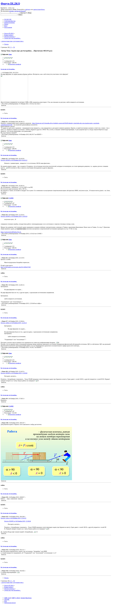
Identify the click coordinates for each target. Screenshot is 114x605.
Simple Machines (26, 598)
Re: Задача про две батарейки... (9, 118)
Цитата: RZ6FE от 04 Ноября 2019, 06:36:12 (14, 160)
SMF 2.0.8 (7, 598)
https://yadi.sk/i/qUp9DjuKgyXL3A (11, 232)
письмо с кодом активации (17, 11)
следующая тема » (18, 41)
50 (14, 47)
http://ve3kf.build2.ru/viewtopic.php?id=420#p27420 (16, 267)
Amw (10, 54)
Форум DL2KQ (10, 3)
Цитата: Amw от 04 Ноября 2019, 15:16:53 (13, 518)
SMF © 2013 (16, 598)
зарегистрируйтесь (39, 9)
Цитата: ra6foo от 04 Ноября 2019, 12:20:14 (14, 323)
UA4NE (11, 198)
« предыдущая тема (6, 41)
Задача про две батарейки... (8, 69)
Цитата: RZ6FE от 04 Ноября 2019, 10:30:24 (14, 216)
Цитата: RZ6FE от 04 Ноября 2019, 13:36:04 (14, 373)
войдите (27, 9)
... (12, 47)
